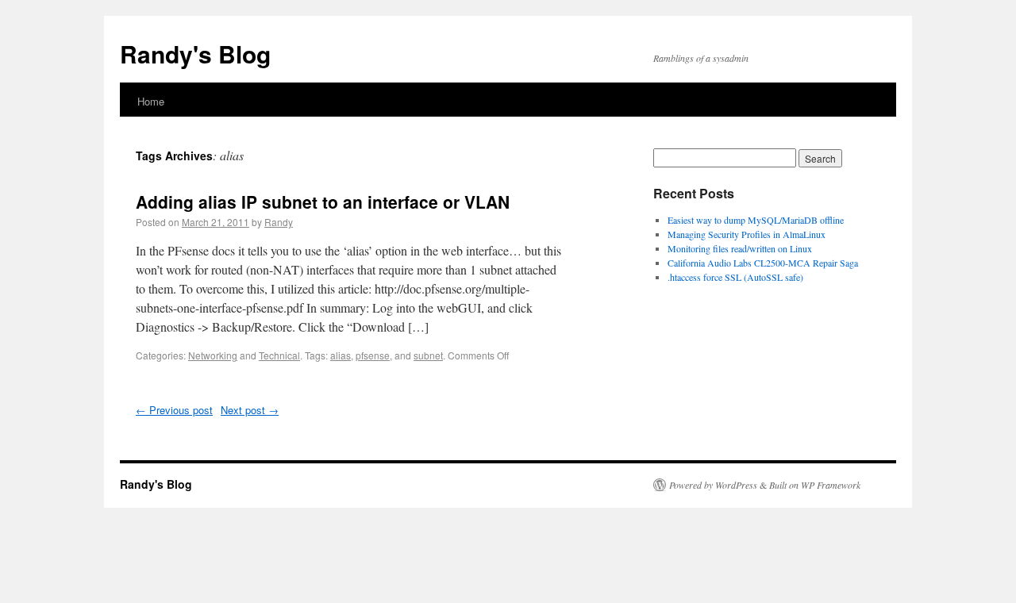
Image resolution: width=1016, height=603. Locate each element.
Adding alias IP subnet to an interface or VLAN (323, 201)
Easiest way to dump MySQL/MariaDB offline (756, 219)
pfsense (373, 355)
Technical (279, 355)
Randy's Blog (195, 53)
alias (340, 355)
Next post (250, 409)
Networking (212, 355)
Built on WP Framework (814, 484)
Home (150, 101)
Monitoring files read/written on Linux (740, 248)
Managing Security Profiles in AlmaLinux (747, 234)
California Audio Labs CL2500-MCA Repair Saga (763, 262)
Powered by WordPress (713, 484)
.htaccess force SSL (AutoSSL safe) (735, 277)
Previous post (174, 409)
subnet (428, 355)
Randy (278, 222)
